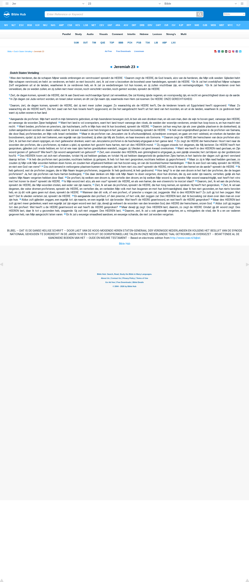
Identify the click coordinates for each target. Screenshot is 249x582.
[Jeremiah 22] (4, 272)
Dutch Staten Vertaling (23, 51)
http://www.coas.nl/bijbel (185, 237)
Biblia (9, 51)
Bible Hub (124, 243)
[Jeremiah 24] (245, 272)
